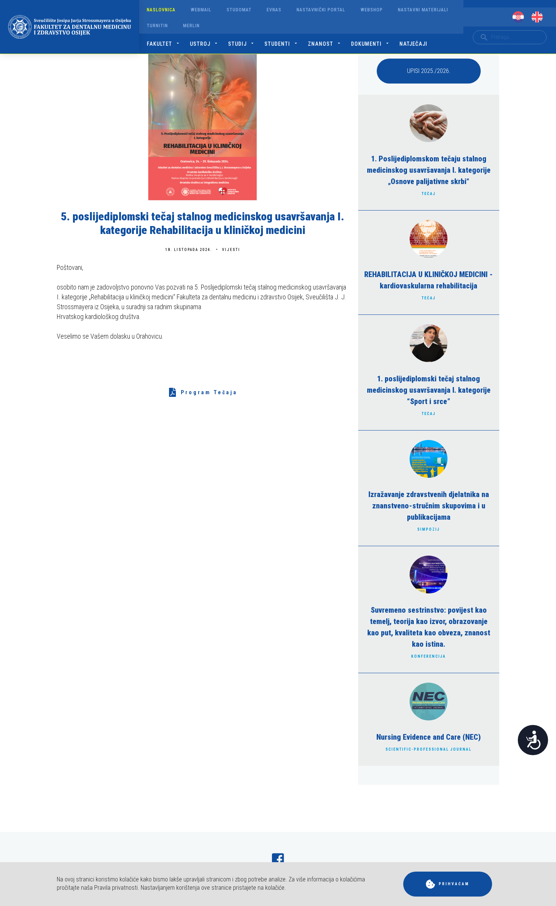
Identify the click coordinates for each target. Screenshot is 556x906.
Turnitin (157, 25)
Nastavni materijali (423, 9)
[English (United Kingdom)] (537, 17)
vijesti (231, 250)
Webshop (371, 9)
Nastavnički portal (321, 9)
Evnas (274, 9)
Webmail (201, 9)
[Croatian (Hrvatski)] (518, 17)
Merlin (191, 25)
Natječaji (413, 44)
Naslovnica (161, 9)
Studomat (239, 9)
